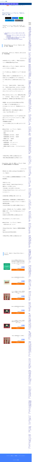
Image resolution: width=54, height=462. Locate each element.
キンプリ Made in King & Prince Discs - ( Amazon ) (13, 39)
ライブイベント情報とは (10, 455)
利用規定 (16, 455)
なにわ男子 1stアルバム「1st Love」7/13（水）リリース (30, 160)
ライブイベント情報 (3, 1)
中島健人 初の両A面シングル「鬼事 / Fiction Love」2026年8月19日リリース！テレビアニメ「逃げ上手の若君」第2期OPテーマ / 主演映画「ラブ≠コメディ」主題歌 (30, 38)
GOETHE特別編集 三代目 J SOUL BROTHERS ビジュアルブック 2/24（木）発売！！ (30, 407)
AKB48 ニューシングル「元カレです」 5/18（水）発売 (30, 295)
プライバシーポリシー (22, 455)
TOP (3, 10)
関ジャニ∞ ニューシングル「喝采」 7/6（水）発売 (30, 182)
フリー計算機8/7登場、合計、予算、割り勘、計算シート (17, 5)
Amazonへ (18, 269)
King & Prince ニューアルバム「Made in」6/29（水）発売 (30, 306)
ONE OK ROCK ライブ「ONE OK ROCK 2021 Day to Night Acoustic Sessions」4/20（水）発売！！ (30, 348)
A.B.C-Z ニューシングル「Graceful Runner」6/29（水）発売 (30, 192)
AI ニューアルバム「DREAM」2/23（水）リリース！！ (30, 420)
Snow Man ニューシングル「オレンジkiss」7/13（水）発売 (30, 171)
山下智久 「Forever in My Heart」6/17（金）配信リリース (30, 131)
